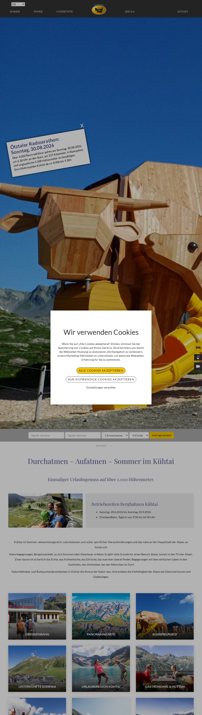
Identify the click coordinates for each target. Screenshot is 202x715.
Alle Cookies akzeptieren (101, 370)
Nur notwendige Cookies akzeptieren (101, 379)
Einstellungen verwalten (101, 387)
